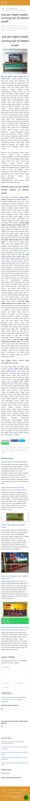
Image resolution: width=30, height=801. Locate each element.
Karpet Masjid (12, 790)
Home (2, 8)
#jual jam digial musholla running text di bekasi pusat (14, 451)
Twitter (22, 440)
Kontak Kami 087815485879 (15, 793)
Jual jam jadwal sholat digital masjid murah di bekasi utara (14, 28)
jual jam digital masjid (11, 8)
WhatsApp (5, 443)
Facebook (14, 440)
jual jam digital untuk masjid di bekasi (14, 462)
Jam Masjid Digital (22, 790)
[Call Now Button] (26, 797)
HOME (4, 790)
